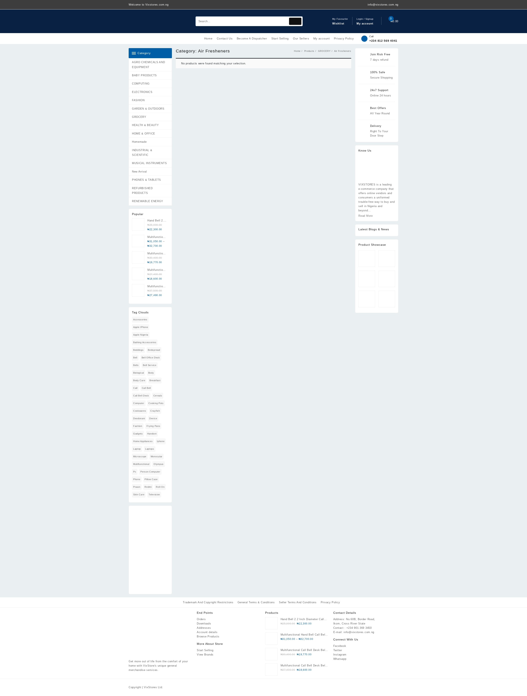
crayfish (155, 411)
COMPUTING (140, 83)
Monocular (156, 456)
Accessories (140, 319)
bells (136, 365)
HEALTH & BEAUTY (145, 125)
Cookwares (139, 411)
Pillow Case (151, 479)
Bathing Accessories (144, 342)
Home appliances (143, 441)
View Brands (205, 654)
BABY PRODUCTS (144, 75)
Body (151, 373)
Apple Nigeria (140, 335)
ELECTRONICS (142, 92)
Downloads (204, 623)
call (135, 388)
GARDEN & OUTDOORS (148, 108)
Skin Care (138, 494)
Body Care (139, 380)
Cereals (157, 395)
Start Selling (205, 650)
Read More (365, 215)
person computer (150, 471)
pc (134, 471)
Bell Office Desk (151, 357)
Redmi (148, 487)
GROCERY (139, 116)
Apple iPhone (140, 327)
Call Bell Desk (141, 395)
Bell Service (149, 365)
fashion (137, 426)
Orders (201, 619)
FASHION (138, 100)
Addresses (204, 627)
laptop (137, 449)
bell (135, 357)
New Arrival (139, 171)
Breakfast (154, 380)
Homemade (139, 141)
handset (152, 433)
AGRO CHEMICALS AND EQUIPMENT (148, 64)
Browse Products (208, 636)
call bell (146, 388)
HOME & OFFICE (143, 133)
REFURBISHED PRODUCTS (142, 191)
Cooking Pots (155, 403)
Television (154, 494)
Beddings (138, 350)
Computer (138, 403)
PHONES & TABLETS (146, 179)
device (153, 418)
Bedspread (154, 350)
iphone (160, 441)
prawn (136, 487)
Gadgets (138, 433)
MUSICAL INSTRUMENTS (149, 163)
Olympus (159, 464)
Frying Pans (153, 426)
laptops (149, 449)
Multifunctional (141, 464)
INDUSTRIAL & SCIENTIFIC (142, 152)
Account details (207, 632)
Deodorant (139, 418)
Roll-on (160, 487)
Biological (138, 373)
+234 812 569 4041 (383, 40)
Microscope (139, 456)
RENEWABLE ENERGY (147, 201)
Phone (136, 479)
